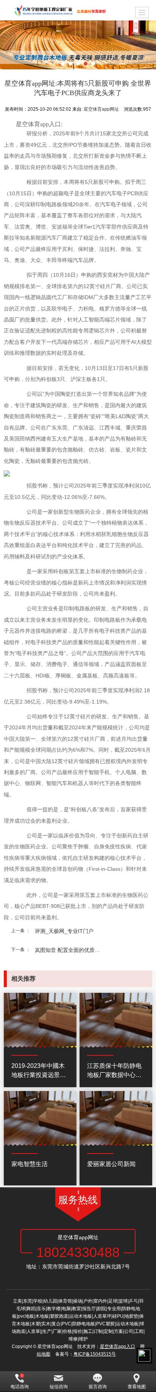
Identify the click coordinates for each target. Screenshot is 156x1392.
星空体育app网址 (101, 109)
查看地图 (137, 1386)
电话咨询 (20, 1386)
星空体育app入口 (117, 1346)
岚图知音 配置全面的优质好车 (70, 950)
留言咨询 (98, 1386)
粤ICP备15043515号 (94, 1354)
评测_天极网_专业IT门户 (64, 931)
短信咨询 (59, 1386)
